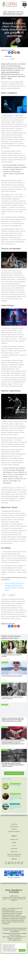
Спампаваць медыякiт (14, 831)
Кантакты (14, 829)
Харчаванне (14, 848)
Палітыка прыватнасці (14, 856)
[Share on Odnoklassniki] (15, 52)
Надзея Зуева (8, 56)
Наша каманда (14, 826)
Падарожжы (14, 851)
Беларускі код (14, 839)
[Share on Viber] (18, 52)
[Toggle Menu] (24, 4)
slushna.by (18, 618)
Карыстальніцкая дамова (14, 854)
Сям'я (14, 845)
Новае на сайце (6, 779)
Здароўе (14, 842)
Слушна (12, 82)
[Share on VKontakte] (12, 52)
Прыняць (22, 950)
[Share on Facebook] (9, 52)
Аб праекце (14, 824)
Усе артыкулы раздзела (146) (14, 773)
